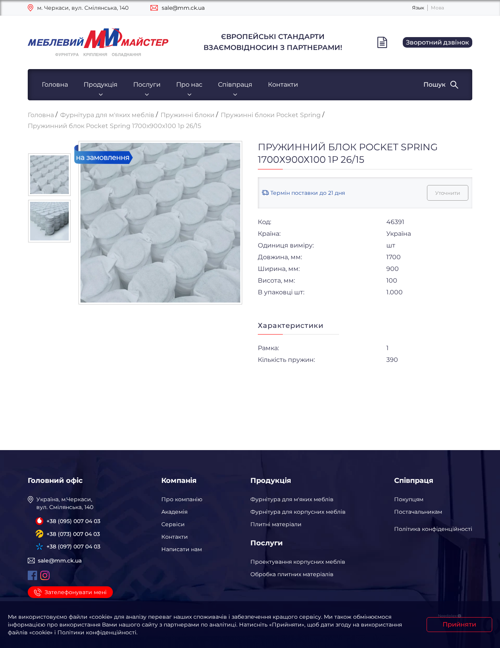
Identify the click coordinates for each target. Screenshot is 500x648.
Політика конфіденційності (433, 528)
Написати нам (181, 549)
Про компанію (181, 499)
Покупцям (408, 499)
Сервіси (173, 524)
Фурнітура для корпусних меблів (298, 511)
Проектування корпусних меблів (297, 561)
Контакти (283, 84)
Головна (55, 84)
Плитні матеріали (276, 524)
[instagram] (45, 575)
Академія (174, 511)
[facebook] (32, 575)
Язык (418, 8)
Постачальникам (418, 511)
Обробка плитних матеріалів (292, 574)
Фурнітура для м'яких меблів (292, 499)
